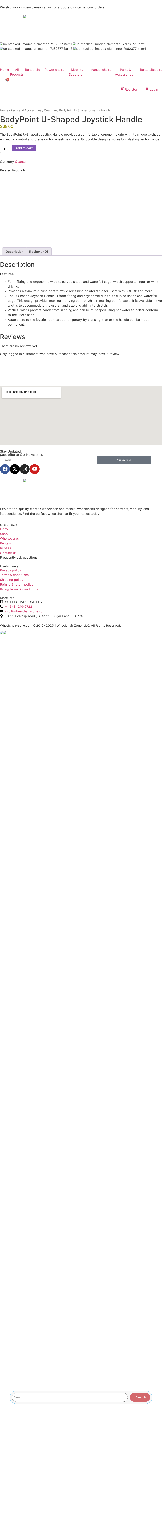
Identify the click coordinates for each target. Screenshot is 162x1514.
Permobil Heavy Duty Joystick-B (40, 214)
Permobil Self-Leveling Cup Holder (41, 180)
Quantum (50, 110)
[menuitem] (34, 72)
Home (4, 110)
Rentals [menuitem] (145, 70)
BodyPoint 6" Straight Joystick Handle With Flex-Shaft (121, 183)
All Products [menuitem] (17, 72)
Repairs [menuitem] (156, 70)
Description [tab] (15, 252)
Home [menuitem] (4, 70)
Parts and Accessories (26, 110)
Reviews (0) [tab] (38, 252)
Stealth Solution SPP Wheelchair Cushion (121, 217)
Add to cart (24, 148)
